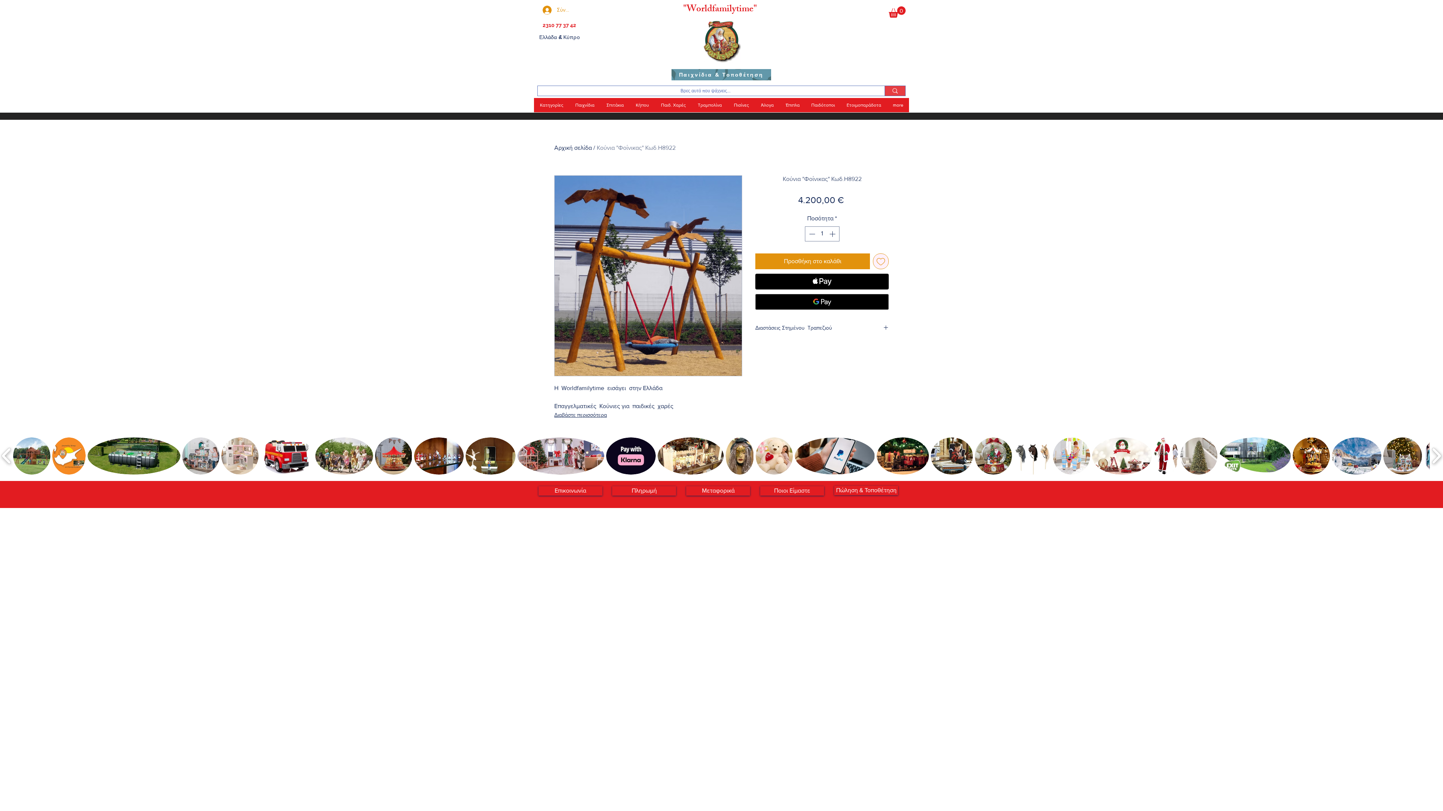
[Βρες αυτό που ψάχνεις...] (895, 91)
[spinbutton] (822, 234)
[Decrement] (811, 234)
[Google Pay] (822, 302)
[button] (897, 12)
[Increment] (833, 234)
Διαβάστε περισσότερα (580, 415)
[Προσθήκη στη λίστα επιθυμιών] (881, 261)
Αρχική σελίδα (573, 148)
